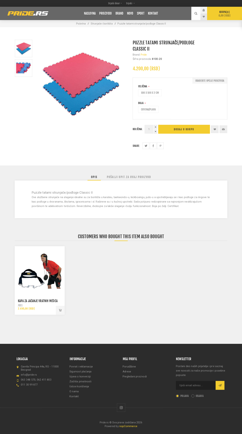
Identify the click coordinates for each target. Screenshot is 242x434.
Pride (144, 54)
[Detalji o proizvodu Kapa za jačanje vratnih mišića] (40, 271)
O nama (74, 391)
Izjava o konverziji (80, 376)
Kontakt (74, 396)
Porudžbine (129, 366)
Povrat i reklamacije (81, 366)
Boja (141, 103)
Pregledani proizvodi (135, 376)
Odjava (200, 396)
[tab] (94, 177)
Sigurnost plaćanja (80, 371)
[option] (23, 48)
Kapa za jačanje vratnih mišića (38, 301)
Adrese (127, 371)
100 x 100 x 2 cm (150, 92)
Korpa (225, 13)
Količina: (138, 129)
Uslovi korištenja (79, 386)
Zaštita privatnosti (80, 381)
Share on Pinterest (160, 146)
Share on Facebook (153, 146)
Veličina (143, 86)
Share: (136, 146)
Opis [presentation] (94, 177)
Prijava (206, 10)
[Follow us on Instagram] (121, 407)
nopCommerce (128, 426)
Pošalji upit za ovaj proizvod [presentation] (129, 177)
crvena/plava (148, 109)
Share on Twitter (146, 146)
